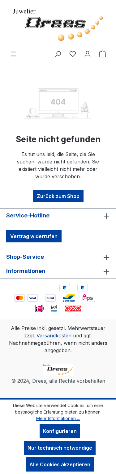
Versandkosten (54, 335)
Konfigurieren (60, 431)
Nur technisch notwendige (60, 448)
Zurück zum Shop (58, 196)
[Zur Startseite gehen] (58, 25)
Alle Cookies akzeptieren (59, 464)
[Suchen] (57, 53)
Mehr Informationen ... (58, 418)
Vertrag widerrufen (34, 236)
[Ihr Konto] (87, 53)
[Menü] (13, 53)
